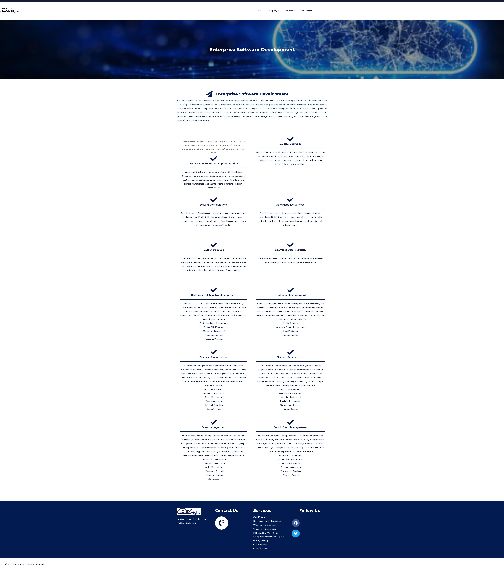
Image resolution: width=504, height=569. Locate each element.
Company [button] (272, 10)
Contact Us (306, 10)
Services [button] (289, 10)
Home (260, 10)
